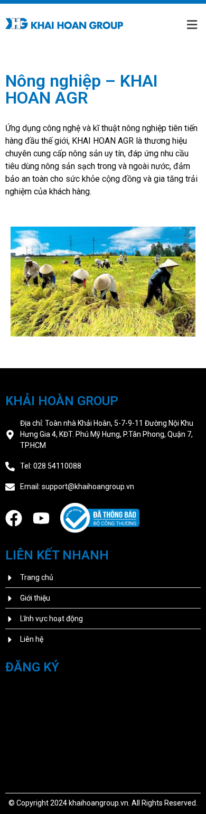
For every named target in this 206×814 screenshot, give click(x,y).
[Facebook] (13, 518)
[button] (192, 25)
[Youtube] (41, 518)
